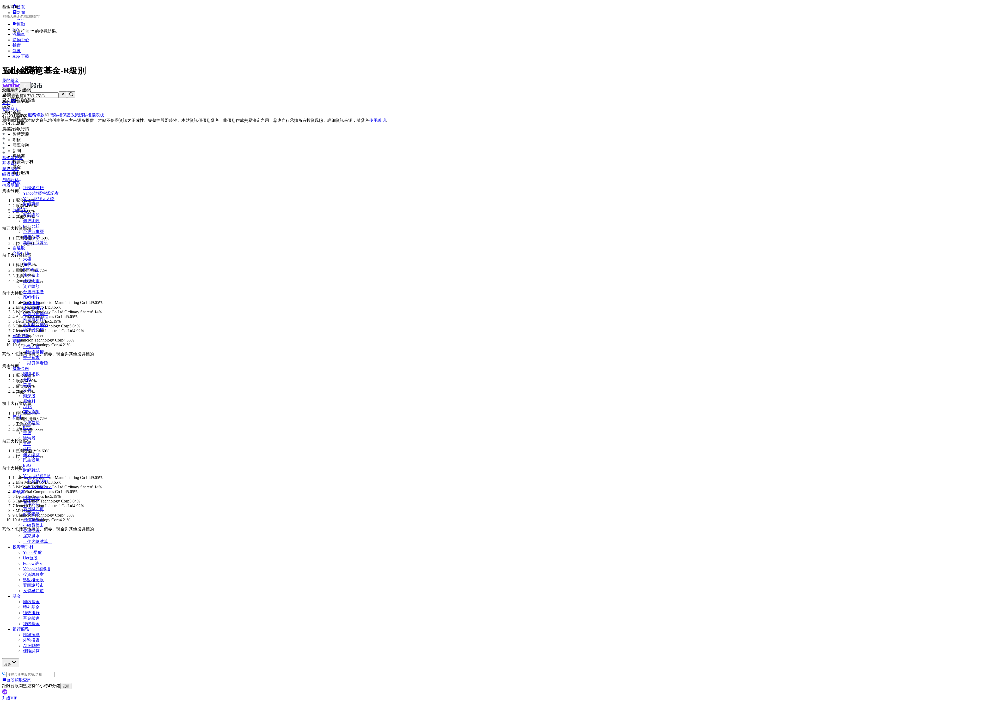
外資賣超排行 (35, 319)
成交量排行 (33, 308)
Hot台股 (30, 558)
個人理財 (31, 454)
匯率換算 (31, 634)
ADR (27, 406)
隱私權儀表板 (91, 115)
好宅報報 (31, 514)
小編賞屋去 (33, 525)
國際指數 (31, 374)
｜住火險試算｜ (37, 541)
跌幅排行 (31, 303)
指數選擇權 (33, 352)
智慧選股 (31, 215)
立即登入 (10, 109)
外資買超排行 (35, 313)
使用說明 (377, 120)
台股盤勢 (31, 422)
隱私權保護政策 (64, 115)
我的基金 (31, 623)
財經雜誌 (31, 470)
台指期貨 (31, 346)
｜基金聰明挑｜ (37, 481)
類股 (27, 264)
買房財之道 (33, 508)
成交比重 (31, 281)
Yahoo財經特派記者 (41, 193)
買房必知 (31, 503)
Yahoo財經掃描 (36, 569)
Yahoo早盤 (32, 552)
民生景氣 (31, 460)
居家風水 (31, 536)
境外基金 (31, 607)
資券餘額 (31, 286)
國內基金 (31, 602)
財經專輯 (31, 204)
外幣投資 (31, 640)
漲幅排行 (31, 297)
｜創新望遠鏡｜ (37, 486)
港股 (27, 390)
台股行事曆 (33, 231)
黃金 (27, 443)
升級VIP (9, 698)
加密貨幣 (31, 411)
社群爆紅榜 (33, 187)
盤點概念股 (33, 580)
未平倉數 (31, 357)
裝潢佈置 (31, 530)
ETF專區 (31, 270)
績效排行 (31, 612)
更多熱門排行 (35, 324)
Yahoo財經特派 (36, 476)
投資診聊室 (33, 574)
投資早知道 (33, 591)
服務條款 (36, 115)
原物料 (29, 401)
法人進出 (31, 275)
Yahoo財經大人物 (38, 198)
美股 (27, 385)
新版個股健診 (35, 242)
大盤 (27, 259)
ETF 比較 (31, 226)
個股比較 (31, 220)
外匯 (27, 379)
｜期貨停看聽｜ (37, 363)
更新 (66, 686)
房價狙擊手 (33, 519)
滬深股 (29, 396)
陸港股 (29, 438)
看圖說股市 (33, 585)
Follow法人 (33, 563)
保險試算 (31, 651)
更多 (7, 664)
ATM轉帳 (31, 645)
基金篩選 (31, 618)
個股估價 (31, 237)
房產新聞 (31, 497)
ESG (27, 465)
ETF (26, 428)
